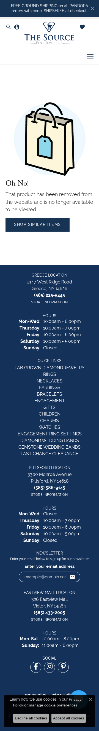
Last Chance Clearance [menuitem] (49, 453)
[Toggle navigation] (90, 56)
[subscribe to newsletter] (72, 577)
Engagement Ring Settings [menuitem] (50, 434)
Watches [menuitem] (49, 427)
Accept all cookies (68, 718)
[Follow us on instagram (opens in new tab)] (49, 667)
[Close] (92, 8)
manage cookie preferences (53, 705)
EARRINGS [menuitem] (49, 387)
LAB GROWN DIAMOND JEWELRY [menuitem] (49, 367)
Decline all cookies (31, 718)
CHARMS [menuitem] (49, 420)
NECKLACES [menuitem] (49, 381)
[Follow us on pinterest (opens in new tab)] (63, 667)
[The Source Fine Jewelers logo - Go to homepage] (49, 33)
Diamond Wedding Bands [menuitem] (49, 440)
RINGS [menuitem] (49, 374)
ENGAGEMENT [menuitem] (49, 400)
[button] (9, 27)
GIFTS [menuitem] (49, 407)
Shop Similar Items (37, 224)
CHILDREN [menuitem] (50, 414)
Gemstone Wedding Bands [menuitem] (49, 447)
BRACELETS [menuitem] (49, 394)
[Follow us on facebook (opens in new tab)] (35, 667)
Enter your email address (49, 566)
